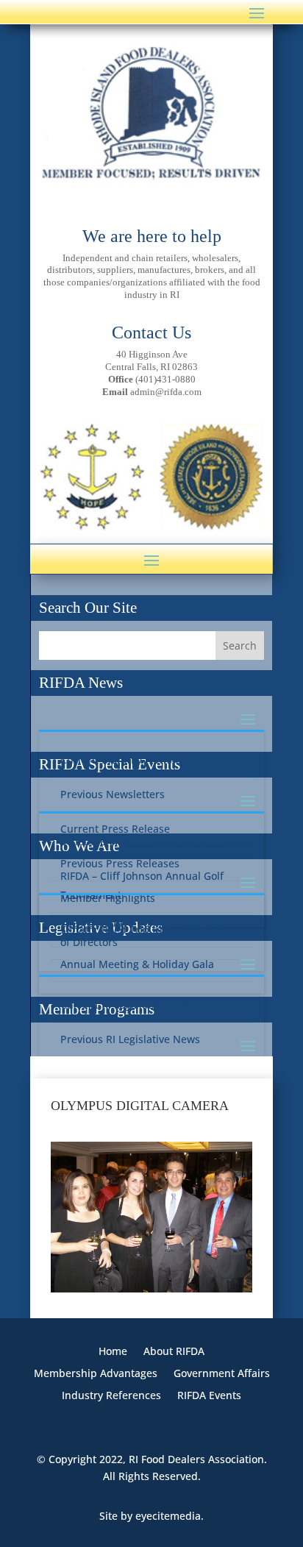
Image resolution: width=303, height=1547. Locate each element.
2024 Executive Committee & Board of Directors (146, 932)
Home (113, 1352)
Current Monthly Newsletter (129, 760)
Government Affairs (222, 1374)
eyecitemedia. (169, 1516)
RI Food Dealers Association (196, 1459)
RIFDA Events (209, 1396)
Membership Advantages (95, 1374)
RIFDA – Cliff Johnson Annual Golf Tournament (142, 885)
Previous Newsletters (112, 794)
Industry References (111, 1396)
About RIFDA (173, 1352)
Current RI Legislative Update (132, 1004)
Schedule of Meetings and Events (142, 841)
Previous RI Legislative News (130, 1039)
